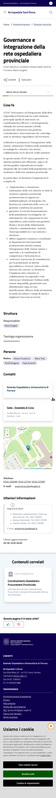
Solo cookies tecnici (28, 764)
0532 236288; (10, 481)
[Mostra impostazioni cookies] (53, 399)
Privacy (6, 700)
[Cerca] (51, 12)
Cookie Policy (45, 755)
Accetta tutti (28, 774)
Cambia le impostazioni (28, 783)
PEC (5, 710)
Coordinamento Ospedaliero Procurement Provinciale (23, 582)
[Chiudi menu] (45, 5)
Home (6, 24)
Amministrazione (21, 24)
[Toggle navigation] (5, 12)
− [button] (7, 435)
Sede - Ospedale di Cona (20, 408)
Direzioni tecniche (42, 24)
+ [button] (7, 430)
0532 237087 (38, 481)
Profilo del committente (14, 706)
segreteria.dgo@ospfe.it (27, 486)
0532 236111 (20, 676)
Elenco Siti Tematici (12, 713)
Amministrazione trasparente (17, 696)
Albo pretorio (9, 703)
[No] (19, 624)
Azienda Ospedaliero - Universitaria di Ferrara (19, 3)
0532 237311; (24, 481)
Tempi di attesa (10, 717)
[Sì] (8, 624)
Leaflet (26, 468)
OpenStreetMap (37, 468)
